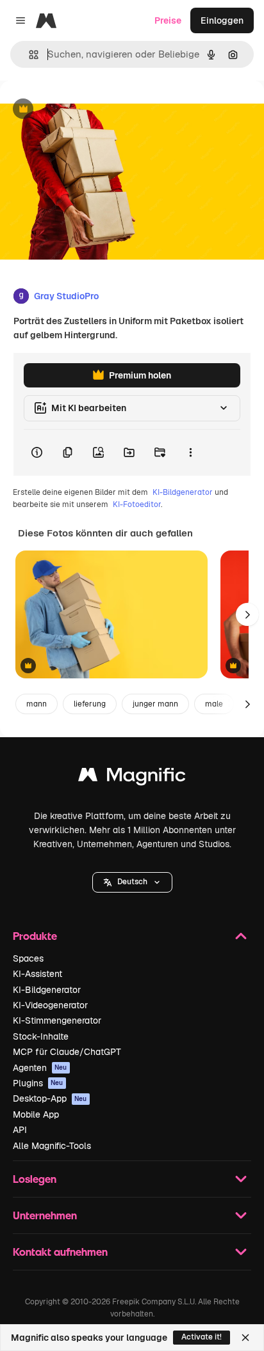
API (20, 1130)
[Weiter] (247, 614)
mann (36, 704)
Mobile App (36, 1114)
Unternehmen (45, 1215)
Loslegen (34, 1178)
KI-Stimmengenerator (57, 1020)
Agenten (40, 1068)
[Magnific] (132, 778)
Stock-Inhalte (41, 1036)
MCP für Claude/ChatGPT (67, 1052)
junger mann (155, 704)
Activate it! (201, 1337)
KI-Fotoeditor (137, 504)
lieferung (90, 704)
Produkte (35, 935)
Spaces (28, 958)
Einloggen (222, 20)
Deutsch (132, 882)
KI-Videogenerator (50, 1005)
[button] (132, 882)
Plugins (38, 1083)
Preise (167, 20)
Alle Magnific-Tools (52, 1146)
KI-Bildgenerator (183, 492)
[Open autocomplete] (28, 54)
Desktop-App (50, 1098)
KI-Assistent (37, 974)
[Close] (245, 1337)
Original (82, 110)
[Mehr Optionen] (190, 452)
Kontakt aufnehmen (60, 1251)
